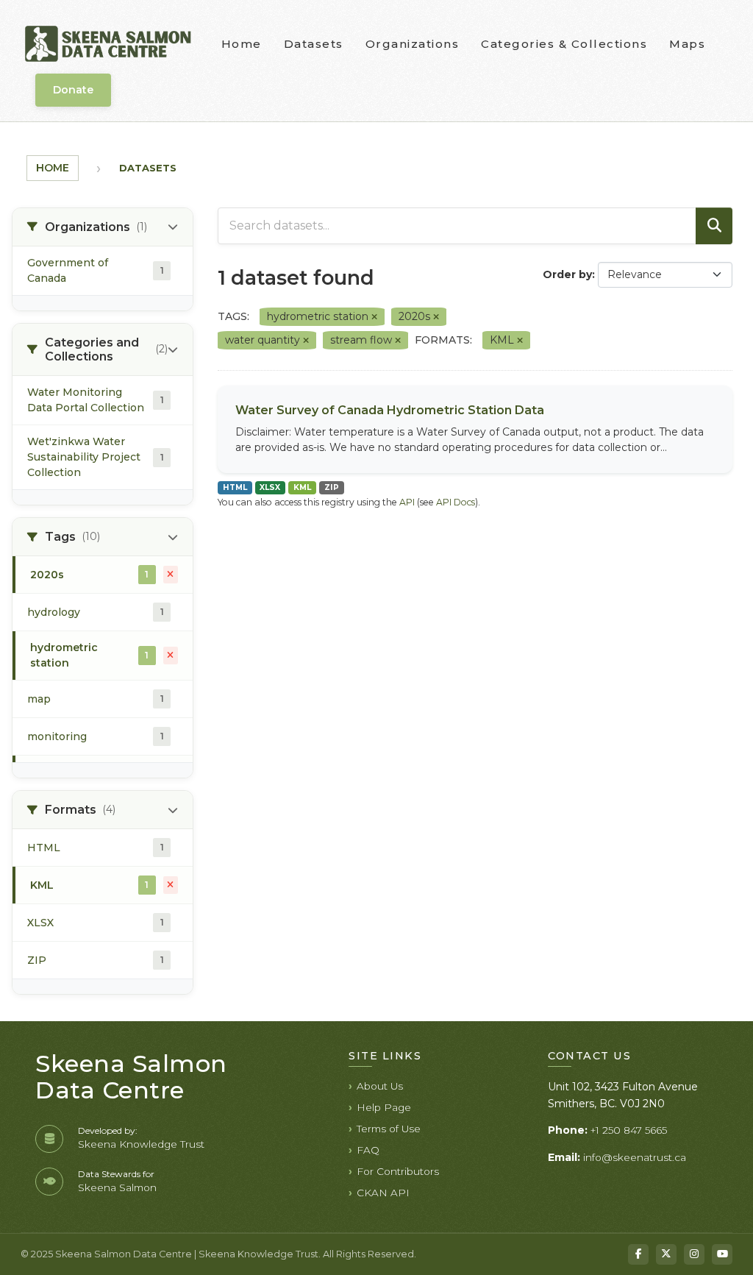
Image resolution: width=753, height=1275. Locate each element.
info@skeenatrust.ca (634, 1157)
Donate (73, 89)
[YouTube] (722, 1254)
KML (302, 487)
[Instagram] (694, 1254)
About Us (380, 1086)
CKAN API (383, 1192)
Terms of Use (389, 1128)
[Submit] (714, 225)
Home (241, 44)
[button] (103, 227)
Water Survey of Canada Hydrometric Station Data (389, 410)
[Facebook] (638, 1254)
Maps (687, 44)
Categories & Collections (564, 44)
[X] (666, 1254)
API (407, 502)
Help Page (384, 1107)
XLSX (270, 487)
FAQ (368, 1150)
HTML (235, 487)
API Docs (455, 502)
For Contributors (398, 1171)
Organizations (412, 44)
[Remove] (374, 317)
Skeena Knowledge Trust (141, 1144)
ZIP (331, 487)
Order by (567, 274)
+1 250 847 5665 (628, 1130)
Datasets (313, 44)
